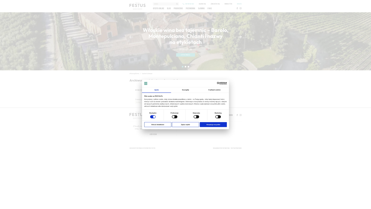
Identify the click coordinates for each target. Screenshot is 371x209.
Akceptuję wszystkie (213, 124)
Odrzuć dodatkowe (157, 124)
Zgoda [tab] (156, 90)
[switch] (174, 116)
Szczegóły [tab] (185, 90)
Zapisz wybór (185, 124)
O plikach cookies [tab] (214, 90)
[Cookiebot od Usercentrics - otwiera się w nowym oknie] (218, 83)
